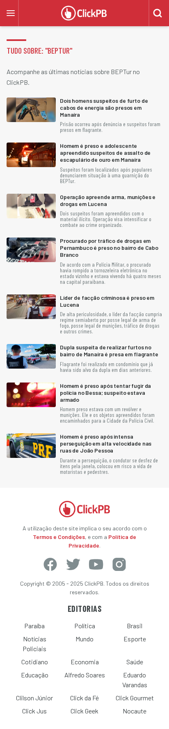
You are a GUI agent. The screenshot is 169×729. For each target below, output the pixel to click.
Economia (85, 662)
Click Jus (34, 711)
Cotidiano (34, 662)
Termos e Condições (59, 536)
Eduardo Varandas (134, 679)
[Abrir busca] (157, 13)
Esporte (134, 639)
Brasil (134, 625)
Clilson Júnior (34, 698)
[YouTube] (96, 564)
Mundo (84, 639)
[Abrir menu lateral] (10, 13)
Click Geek (84, 711)
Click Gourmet (135, 698)
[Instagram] (119, 564)
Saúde (134, 662)
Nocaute (134, 711)
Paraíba (34, 625)
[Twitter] (73, 564)
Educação (34, 675)
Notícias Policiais (34, 643)
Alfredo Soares (84, 675)
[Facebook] (50, 564)
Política (84, 625)
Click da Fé (84, 698)
